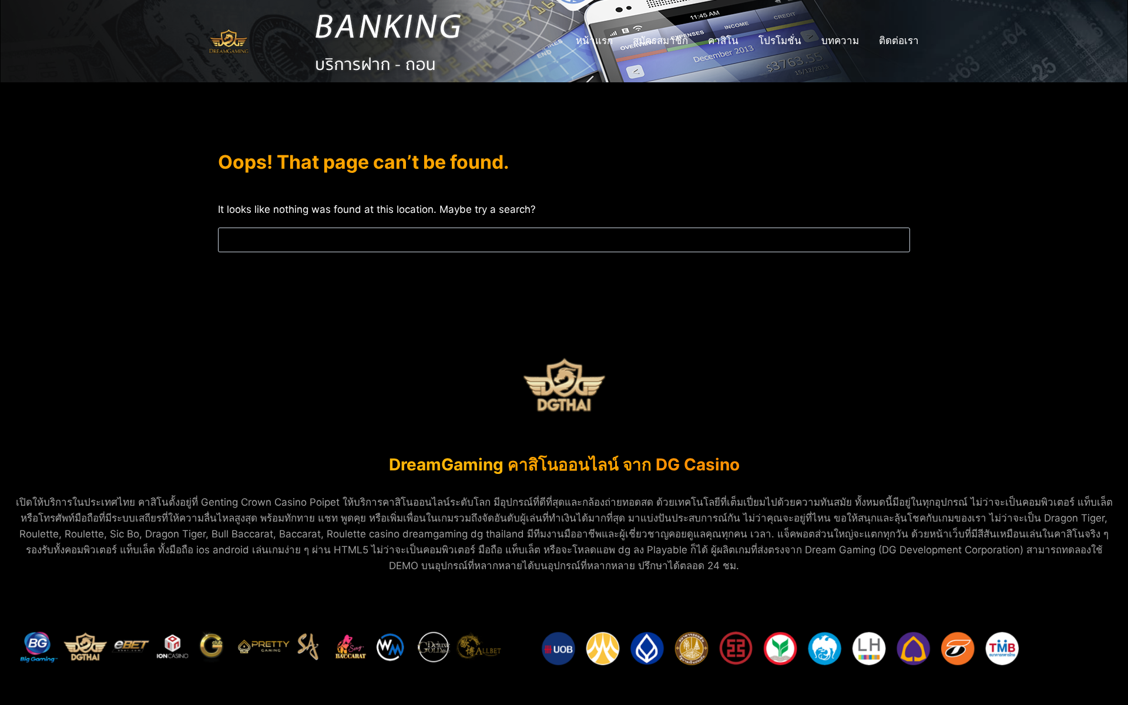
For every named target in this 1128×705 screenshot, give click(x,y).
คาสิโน (723, 40)
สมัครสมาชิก (660, 40)
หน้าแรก (594, 40)
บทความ (840, 40)
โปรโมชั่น (779, 40)
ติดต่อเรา (899, 40)
